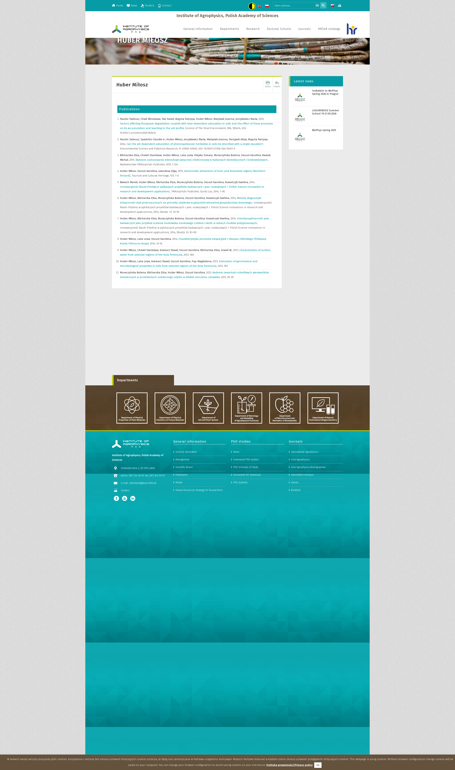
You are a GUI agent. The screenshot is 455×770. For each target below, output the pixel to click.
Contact (167, 5)
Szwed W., (227, 250)
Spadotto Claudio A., (153, 139)
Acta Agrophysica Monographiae (308, 467)
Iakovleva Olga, (168, 171)
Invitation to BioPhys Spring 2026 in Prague (325, 92)
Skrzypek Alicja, (238, 139)
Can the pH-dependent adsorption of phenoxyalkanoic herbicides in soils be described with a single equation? (195, 144)
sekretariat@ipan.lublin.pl (142, 483)
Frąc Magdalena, (202, 261)
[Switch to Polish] (267, 6)
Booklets (296, 490)
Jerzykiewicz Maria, (247, 119)
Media (179, 482)
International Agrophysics (304, 451)
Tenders (149, 5)
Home (119, 5)
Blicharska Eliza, (130, 155)
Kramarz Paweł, (169, 250)
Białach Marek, (129, 182)
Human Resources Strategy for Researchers (199, 490)
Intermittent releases (302, 474)
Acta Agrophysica (300, 459)
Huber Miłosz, (204, 119)
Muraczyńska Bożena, (227, 155)
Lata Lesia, (187, 155)
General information (186, 451)
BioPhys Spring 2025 (324, 130)
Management (182, 459)
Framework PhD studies (246, 459)
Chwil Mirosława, (151, 119)
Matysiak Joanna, (224, 119)
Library (294, 482)
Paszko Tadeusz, (130, 119)
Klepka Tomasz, (204, 155)
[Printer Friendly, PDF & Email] (267, 85)
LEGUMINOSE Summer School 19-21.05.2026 (325, 112)
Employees (182, 474)
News (134, 5)
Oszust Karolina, (251, 155)
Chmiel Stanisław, (152, 155)
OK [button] (317, 765)
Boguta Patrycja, (185, 119)
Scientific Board (184, 467)
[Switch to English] (260, 6)
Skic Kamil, (168, 119)
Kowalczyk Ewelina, (237, 182)
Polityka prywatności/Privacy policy (289, 765)
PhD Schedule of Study (245, 467)
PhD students (240, 482)
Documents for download (247, 474)
